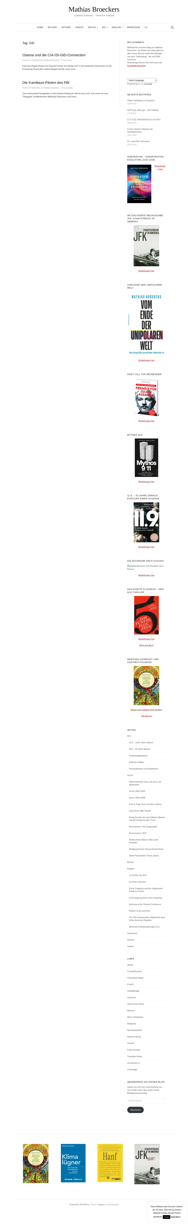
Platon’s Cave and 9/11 (139, 911)
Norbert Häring (134, 1037)
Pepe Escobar (133, 1050)
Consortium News (135, 978)
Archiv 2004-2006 (137, 798)
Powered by (74, 1204)
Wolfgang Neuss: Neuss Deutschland (146, 849)
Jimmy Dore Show (135, 1004)
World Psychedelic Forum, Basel (144, 856)
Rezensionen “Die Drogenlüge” (143, 827)
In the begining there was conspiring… (146, 898)
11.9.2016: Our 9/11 (138, 875)
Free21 (130, 984)
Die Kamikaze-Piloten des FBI (45, 83)
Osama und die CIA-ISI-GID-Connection (54, 55)
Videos (79, 27)
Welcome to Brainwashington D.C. (144, 927)
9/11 (104, 27)
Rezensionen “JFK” (138, 833)
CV (146, 27)
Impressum (133, 27)
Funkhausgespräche (138, 756)
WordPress (84, 1204)
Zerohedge (132, 1069)
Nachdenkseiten (134, 1030)
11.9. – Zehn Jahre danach (141, 742)
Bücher (52, 27)
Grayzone (131, 997)
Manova (131, 1010)
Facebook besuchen (136, 66)
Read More (175, 1217)
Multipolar (131, 1024)
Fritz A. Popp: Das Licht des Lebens (145, 804)
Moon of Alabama (135, 1017)
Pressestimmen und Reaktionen (143, 769)
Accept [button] (166, 1217)
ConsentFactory (134, 971)
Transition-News (134, 1056)
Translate (148, 84)
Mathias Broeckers (94, 9)
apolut (130, 965)
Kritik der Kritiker (136, 762)
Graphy (101, 1204)
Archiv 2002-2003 (137, 791)
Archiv (92, 27)
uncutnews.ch (133, 1063)
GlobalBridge (133, 991)
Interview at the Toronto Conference (145, 904)
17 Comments (67, 88)
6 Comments (66, 60)
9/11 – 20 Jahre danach (139, 749)
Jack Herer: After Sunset (140, 811)
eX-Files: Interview (137, 882)
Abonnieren (135, 1110)
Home (40, 27)
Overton (130, 1043)
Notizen (66, 27)
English (116, 27)
